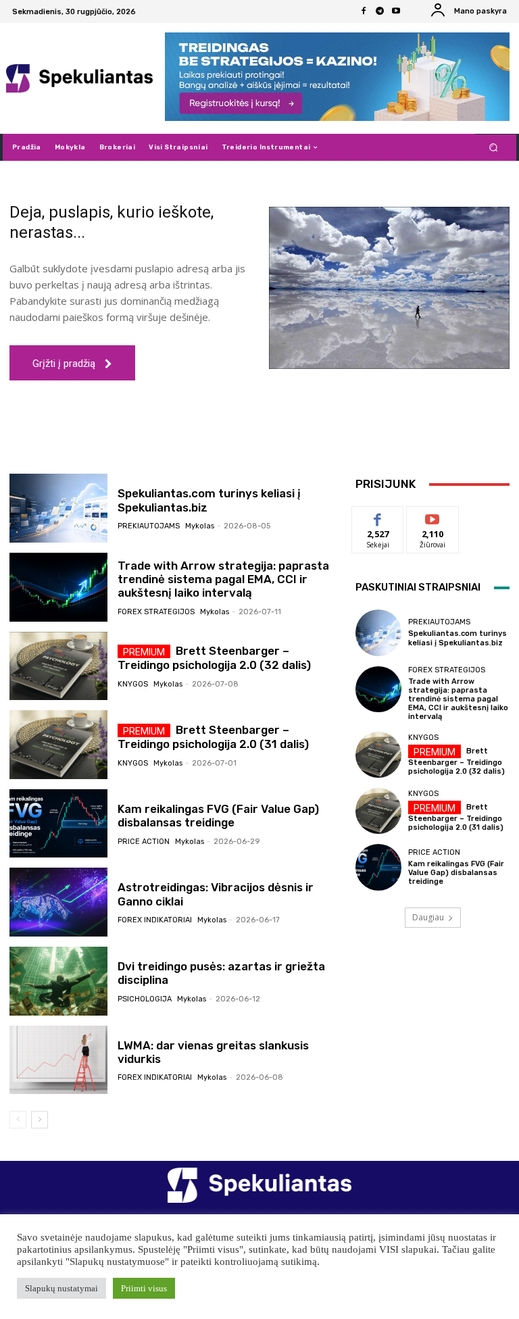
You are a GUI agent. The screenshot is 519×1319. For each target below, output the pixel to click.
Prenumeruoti (439, 517)
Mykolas (199, 526)
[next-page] (39, 1119)
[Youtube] (396, 11)
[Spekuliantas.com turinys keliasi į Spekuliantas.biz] (58, 508)
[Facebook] (363, 11)
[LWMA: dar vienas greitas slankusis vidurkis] (58, 1060)
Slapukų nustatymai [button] (61, 1288)
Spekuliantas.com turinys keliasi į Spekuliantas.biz (457, 638)
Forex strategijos (156, 612)
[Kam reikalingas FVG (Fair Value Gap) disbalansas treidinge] (58, 823)
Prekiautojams (149, 526)
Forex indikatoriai (155, 920)
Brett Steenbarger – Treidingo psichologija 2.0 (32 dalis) (214, 658)
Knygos (133, 684)
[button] (493, 147)
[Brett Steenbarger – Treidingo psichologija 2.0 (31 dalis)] (58, 744)
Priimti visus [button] (144, 1288)
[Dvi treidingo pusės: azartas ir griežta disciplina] (58, 981)
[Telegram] (380, 11)
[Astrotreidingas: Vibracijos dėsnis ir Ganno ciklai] (58, 902)
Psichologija (145, 999)
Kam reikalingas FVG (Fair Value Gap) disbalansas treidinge (218, 815)
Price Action (144, 841)
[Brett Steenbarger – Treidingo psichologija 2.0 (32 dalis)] (58, 666)
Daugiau (428, 917)
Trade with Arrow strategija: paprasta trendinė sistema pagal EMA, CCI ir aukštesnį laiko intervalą (223, 579)
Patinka (378, 517)
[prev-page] (17, 1119)
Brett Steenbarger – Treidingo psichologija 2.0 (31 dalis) (455, 817)
